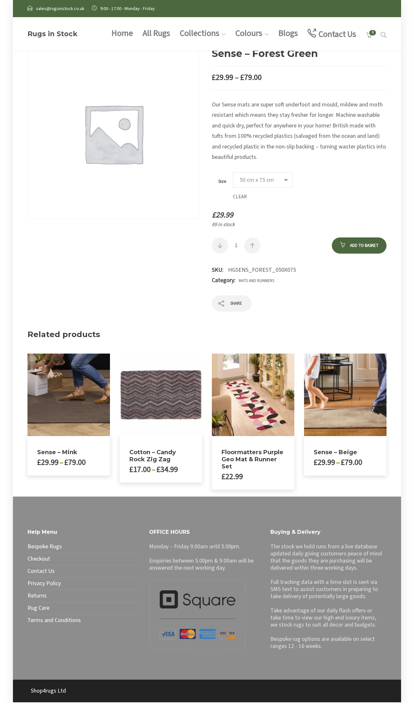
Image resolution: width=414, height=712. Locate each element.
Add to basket (364, 245)
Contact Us (337, 34)
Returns (37, 595)
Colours (248, 33)
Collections (199, 33)
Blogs (288, 33)
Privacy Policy (44, 583)
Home (122, 33)
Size (222, 181)
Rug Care (38, 608)
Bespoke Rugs (44, 546)
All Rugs (156, 33)
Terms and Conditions (54, 620)
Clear (240, 196)
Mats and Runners (256, 281)
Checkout (38, 559)
